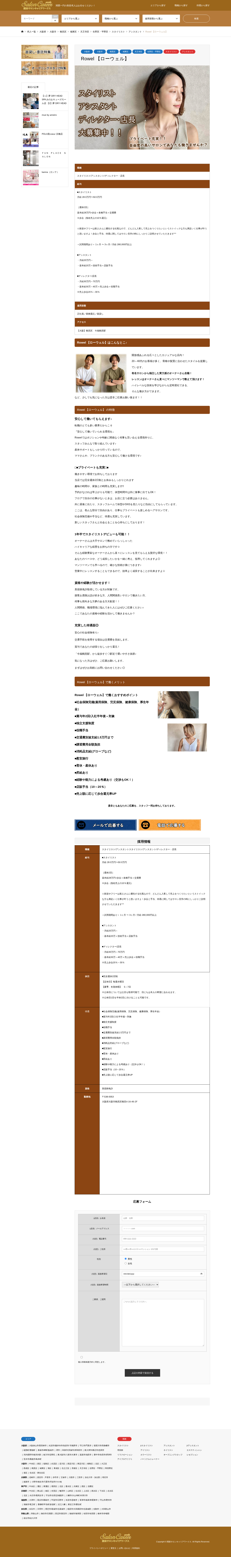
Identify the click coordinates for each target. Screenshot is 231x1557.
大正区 (104, 1464)
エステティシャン (194, 1450)
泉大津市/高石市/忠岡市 (94, 1450)
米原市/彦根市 (71, 1500)
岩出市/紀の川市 (30, 1518)
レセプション (192, 1455)
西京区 (94, 1491)
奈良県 (24, 1509)
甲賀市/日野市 (57, 1500)
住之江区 (65, 1468)
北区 (97, 1464)
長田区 (54, 1486)
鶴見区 (113, 52)
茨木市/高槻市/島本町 (32, 1459)
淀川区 (62, 1464)
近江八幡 (62, 1504)
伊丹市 (55, 1477)
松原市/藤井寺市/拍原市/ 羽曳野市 (63, 1445)
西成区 (26, 1468)
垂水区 (68, 1486)
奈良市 (32, 1509)
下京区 (102, 1491)
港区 (25, 1473)
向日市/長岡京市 (36, 1495)
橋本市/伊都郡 (103, 1513)
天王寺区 (138, 52)
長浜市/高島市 (43, 1500)
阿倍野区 (109, 1468)
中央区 (32, 1464)
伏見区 (54, 1491)
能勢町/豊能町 (29, 1450)
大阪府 (87, 52)
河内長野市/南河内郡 (32, 1455)
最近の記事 (33, 87)
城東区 (125, 52)
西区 (39, 1464)
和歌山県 (25, 1513)
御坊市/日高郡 (47, 1513)
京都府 (24, 1491)
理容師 (120, 1450)
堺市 (58, 1450)
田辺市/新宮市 (61, 1513)
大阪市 (100, 52)
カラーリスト (146, 1455)
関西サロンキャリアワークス (179, 1542)
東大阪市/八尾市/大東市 (67, 1455)
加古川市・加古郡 (92, 1477)
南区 (47, 1491)
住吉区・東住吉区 (37, 1473)
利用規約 (136, 1548)
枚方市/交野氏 (49, 1455)
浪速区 (74, 1468)
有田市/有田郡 (89, 1513)
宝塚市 (63, 1477)
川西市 (71, 1477)
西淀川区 (71, 1464)
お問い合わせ (124, 1548)
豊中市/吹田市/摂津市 (103, 1455)
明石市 (105, 1477)
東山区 (40, 1491)
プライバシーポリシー (98, 1548)
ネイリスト (168, 1450)
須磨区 (90, 1486)
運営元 (113, 1548)
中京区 (32, 1491)
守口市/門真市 (85, 1445)
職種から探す (181, 5)
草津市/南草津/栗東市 (89, 1500)
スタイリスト (171, 52)
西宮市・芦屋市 (43, 1477)
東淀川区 (81, 1464)
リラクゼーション (124, 1455)
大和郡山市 (106, 1509)
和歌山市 (35, 1513)
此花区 (54, 1464)
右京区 (78, 1491)
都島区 (90, 1464)
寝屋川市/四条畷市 (101, 1445)
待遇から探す (203, 5)
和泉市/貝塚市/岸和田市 (72, 1450)
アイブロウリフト (124, 1459)
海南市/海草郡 (75, 1513)
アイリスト (145, 1450)
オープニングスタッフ (173, 1455)
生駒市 (96, 1509)
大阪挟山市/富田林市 (38, 1445)
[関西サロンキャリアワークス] (115, 1541)
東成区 (56, 1468)
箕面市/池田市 (85, 1455)
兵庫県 (24, 1477)
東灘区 (46, 1486)
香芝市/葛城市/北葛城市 (55, 1509)
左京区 (110, 1491)
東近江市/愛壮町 (75, 1504)
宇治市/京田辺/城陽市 (55, 1495)
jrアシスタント (193, 1445)
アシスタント (187, 52)
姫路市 (26, 1482)
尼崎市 (32, 1477)
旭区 (49, 1468)
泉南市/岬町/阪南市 (46, 1450)
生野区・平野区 (154, 52)
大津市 (32, 1500)
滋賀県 (24, 1500)
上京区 (86, 1491)
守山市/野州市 (106, 1500)
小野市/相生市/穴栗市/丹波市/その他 (47, 1482)
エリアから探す (158, 5)
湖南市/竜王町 (29, 1504)
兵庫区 (76, 1486)
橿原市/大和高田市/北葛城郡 (79, 1509)
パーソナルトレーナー (149, 1459)
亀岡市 (62, 1491)
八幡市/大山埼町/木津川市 (77, 1495)
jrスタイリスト (146, 1445)
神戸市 (24, 1486)
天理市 (40, 1509)
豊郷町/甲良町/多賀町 (47, 1504)
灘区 (39, 1486)
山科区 (70, 1491)
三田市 (79, 1477)
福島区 (46, 1464)
